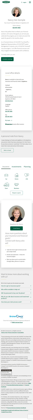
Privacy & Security (12, 332)
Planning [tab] (27, 167)
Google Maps (8, 124)
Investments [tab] (16, 167)
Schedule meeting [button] (7, 59)
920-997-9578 (8, 116)
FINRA (29, 383)
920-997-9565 (16, 28)
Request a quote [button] (16, 193)
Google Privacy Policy (6, 412)
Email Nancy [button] (16, 228)
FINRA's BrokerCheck (17, 322)
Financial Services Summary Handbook (16, 407)
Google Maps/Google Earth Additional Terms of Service (14, 410)
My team (8, 120)
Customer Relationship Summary (15, 385)
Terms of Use (4, 332)
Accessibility (21, 332)
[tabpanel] (16, 183)
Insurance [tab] (5, 167)
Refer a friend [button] (7, 150)
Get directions (9, 101)
